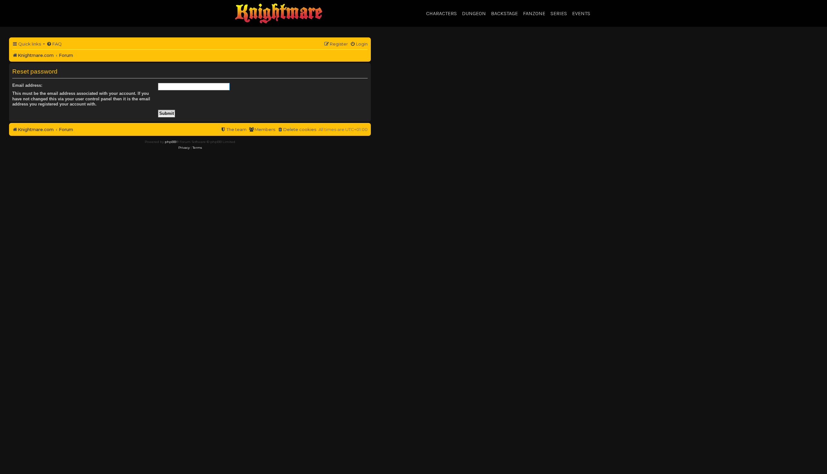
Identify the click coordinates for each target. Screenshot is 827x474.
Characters (441, 13)
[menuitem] (54, 44)
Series (558, 13)
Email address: (27, 85)
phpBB (170, 142)
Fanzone (534, 13)
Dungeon (474, 13)
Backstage (504, 13)
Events (581, 13)
